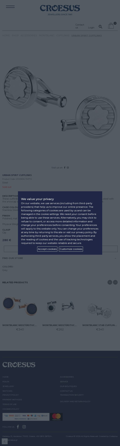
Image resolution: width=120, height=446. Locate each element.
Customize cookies (71, 249)
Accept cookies (47, 249)
